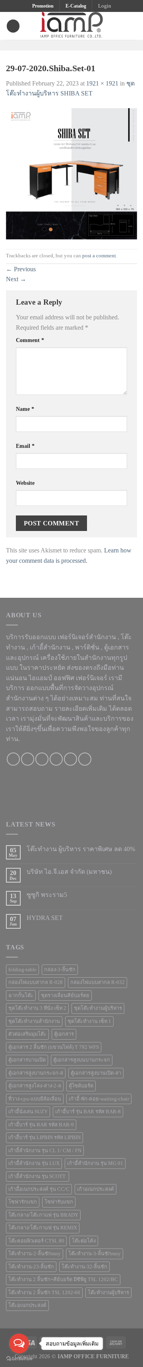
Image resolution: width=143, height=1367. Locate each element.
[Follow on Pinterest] (87, 45)
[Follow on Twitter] (76, 45)
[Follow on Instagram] (66, 45)
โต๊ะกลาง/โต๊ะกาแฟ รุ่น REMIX (42, 1228)
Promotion (43, 6)
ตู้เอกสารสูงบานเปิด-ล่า (96, 1073)
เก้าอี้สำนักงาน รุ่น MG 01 (95, 1163)
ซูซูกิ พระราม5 (47, 894)
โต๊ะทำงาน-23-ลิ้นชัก (31, 1267)
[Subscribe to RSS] (84, 759)
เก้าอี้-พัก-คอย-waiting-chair (99, 1099)
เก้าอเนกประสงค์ (95, 1189)
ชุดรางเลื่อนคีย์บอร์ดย (65, 995)
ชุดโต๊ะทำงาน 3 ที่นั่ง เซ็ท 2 (37, 1008)
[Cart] (133, 26)
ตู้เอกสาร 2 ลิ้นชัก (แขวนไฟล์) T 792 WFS (53, 1047)
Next (16, 279)
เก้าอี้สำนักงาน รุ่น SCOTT (37, 1176)
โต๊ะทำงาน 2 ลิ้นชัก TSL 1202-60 (44, 1292)
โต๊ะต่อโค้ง (84, 1241)
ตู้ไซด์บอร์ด (81, 1086)
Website (25, 483)
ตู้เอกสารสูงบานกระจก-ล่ (35, 1073)
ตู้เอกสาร (64, 1034)
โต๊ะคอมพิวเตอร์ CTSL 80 (36, 1241)
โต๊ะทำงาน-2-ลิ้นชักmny (34, 1253)
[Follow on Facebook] (56, 45)
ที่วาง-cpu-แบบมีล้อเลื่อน (34, 1099)
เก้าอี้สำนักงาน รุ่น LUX (34, 1163)
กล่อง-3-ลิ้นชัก (59, 969)
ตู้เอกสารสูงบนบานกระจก (81, 1060)
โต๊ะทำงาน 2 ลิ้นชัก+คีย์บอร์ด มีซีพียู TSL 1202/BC (63, 1279)
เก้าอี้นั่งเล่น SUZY (28, 1111)
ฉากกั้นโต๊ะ (20, 995)
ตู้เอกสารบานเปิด (27, 1060)
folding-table (22, 969)
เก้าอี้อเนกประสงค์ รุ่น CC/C (39, 1189)
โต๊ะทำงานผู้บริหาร (108, 1292)
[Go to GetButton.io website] (19, 1358)
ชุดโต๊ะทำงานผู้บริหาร (98, 1008)
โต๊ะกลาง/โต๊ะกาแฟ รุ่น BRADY (43, 1215)
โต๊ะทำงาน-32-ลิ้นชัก (84, 1267)
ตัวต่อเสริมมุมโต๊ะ (27, 1034)
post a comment (99, 256)
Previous (21, 269)
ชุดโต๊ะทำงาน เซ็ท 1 (89, 1021)
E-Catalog (76, 6)
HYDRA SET (45, 917)
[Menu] (13, 26)
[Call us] (56, 759)
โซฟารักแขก (22, 1202)
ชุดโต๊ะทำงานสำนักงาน (34, 1021)
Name (25, 409)
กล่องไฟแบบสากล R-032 (97, 982)
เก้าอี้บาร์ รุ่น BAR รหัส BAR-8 (88, 1111)
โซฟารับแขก (58, 1202)
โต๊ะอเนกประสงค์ (27, 1305)
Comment (30, 340)
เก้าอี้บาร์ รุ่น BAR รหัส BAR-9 (41, 1125)
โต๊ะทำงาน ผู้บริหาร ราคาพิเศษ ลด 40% (81, 849)
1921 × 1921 (102, 83)
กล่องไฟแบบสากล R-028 (35, 982)
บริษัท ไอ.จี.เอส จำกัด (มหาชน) (69, 871)
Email (25, 446)
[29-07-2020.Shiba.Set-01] (71, 173)
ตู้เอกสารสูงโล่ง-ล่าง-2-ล (34, 1086)
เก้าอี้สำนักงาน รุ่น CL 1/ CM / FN (44, 1150)
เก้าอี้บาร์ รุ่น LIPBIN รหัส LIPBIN (44, 1137)
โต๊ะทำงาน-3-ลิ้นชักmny (94, 1253)
